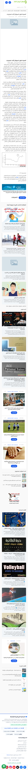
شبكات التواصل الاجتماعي (21, 750)
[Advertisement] (14, 44)
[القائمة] (6, 2)
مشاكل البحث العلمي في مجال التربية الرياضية (14, 657)
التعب (20, 73)
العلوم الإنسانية (17, 10)
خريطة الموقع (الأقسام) (21, 748)
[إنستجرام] (10, 767)
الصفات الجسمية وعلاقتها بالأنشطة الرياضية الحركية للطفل (14, 435)
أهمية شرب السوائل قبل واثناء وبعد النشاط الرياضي (15, 224)
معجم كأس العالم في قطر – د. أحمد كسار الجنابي (15, 629)
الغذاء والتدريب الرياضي (19, 297)
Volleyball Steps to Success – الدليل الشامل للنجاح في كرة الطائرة (14, 579)
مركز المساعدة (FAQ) (22, 744)
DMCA (10, 760)
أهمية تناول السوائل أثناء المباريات (14, 192)
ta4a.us (8, 755)
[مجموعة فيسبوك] (21, 767)
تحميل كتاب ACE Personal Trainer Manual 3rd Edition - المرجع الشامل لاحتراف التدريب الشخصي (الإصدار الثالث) (14, 379)
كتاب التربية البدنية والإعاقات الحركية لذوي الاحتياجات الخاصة (15, 353)
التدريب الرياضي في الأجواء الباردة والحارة (16, 248)
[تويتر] (17, 767)
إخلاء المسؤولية (7, 757)
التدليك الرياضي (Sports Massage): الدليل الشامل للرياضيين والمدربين (14, 408)
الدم (25, 69)
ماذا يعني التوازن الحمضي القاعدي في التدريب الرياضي (14, 273)
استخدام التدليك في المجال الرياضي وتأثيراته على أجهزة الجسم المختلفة (14, 462)
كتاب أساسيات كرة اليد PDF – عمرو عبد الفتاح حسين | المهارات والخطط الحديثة (14, 529)
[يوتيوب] (14, 767)
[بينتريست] (6, 767)
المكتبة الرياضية (23, 10)
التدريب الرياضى (10, 10)
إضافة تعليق (22, 197)
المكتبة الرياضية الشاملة (17, 717)
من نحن (24, 742)
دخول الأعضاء (9, 2)
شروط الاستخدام (14, 757)
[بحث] (25, 7)
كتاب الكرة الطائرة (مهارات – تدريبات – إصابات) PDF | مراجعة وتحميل (14, 554)
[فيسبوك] (24, 767)
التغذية (19, 76)
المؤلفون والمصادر (15, 760)
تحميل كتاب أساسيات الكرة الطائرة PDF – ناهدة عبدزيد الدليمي (15, 604)
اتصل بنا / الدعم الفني (22, 741)
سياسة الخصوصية (21, 757)
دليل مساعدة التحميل (22, 746)
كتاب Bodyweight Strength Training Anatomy (16, 328)
